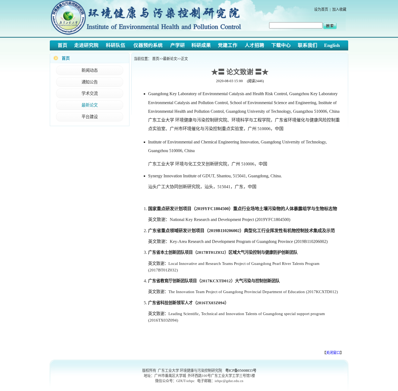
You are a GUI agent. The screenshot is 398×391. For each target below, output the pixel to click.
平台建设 (89, 116)
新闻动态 (89, 70)
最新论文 (89, 105)
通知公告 (89, 82)
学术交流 (89, 93)
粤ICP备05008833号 (240, 370)
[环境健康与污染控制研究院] (147, 35)
